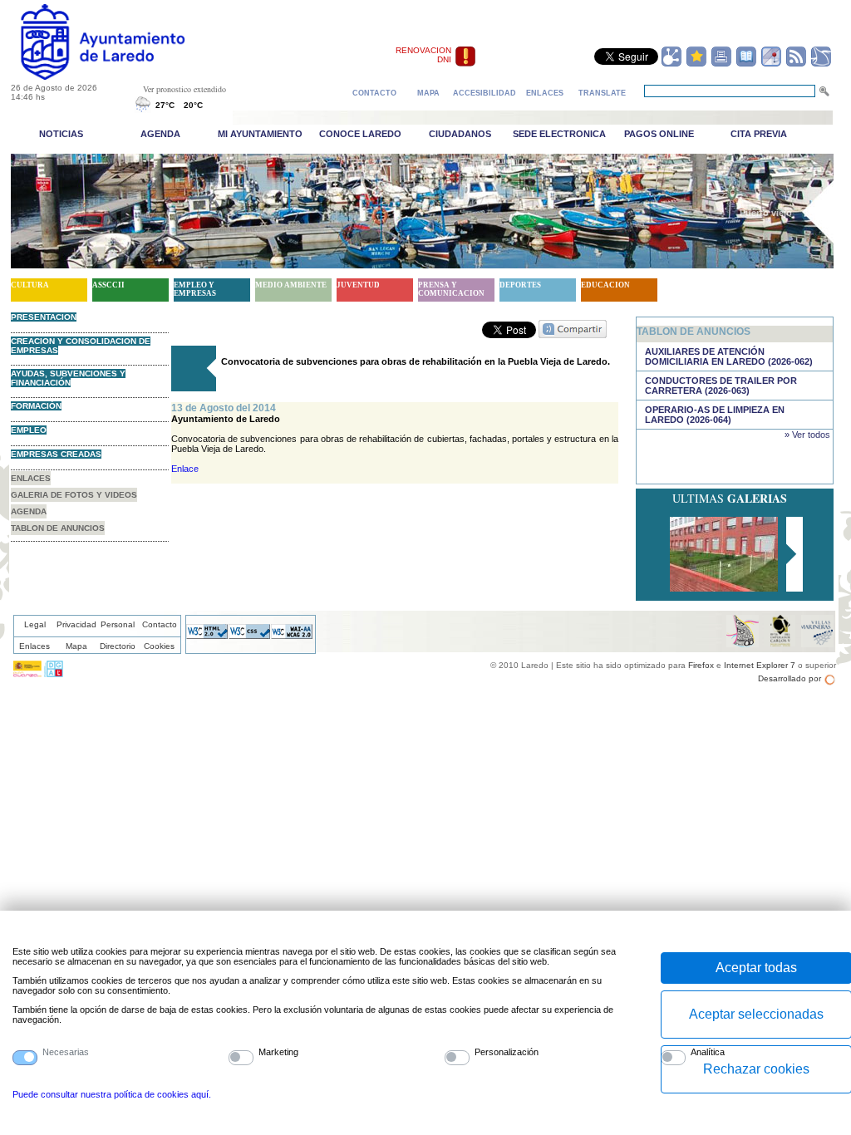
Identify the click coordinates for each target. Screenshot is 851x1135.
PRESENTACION (43, 317)
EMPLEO (29, 430)
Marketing (278, 1052)
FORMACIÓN (36, 405)
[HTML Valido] (207, 636)
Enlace (185, 469)
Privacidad (76, 624)
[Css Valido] (249, 636)
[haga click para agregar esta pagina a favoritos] (696, 64)
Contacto (159, 624)
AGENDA (29, 511)
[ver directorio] (746, 64)
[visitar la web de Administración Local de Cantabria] (53, 674)
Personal (118, 624)
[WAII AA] (291, 636)
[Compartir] (671, 64)
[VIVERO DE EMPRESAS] (724, 587)
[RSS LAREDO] (796, 64)
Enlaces (34, 646)
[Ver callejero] (771, 64)
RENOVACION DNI (423, 55)
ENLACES (31, 478)
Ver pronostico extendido (184, 89)
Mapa (76, 646)
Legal (35, 624)
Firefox (701, 665)
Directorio (117, 646)
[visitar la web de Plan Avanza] (27, 674)
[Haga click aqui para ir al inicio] (122, 76)
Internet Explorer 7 (759, 665)
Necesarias (65, 1052)
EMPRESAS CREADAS (56, 454)
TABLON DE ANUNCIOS (58, 528)
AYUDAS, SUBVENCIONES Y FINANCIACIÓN (68, 378)
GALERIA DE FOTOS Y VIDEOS (74, 494)
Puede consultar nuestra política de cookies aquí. (111, 1094)
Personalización (507, 1052)
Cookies (159, 646)
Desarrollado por (789, 678)
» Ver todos (807, 435)
